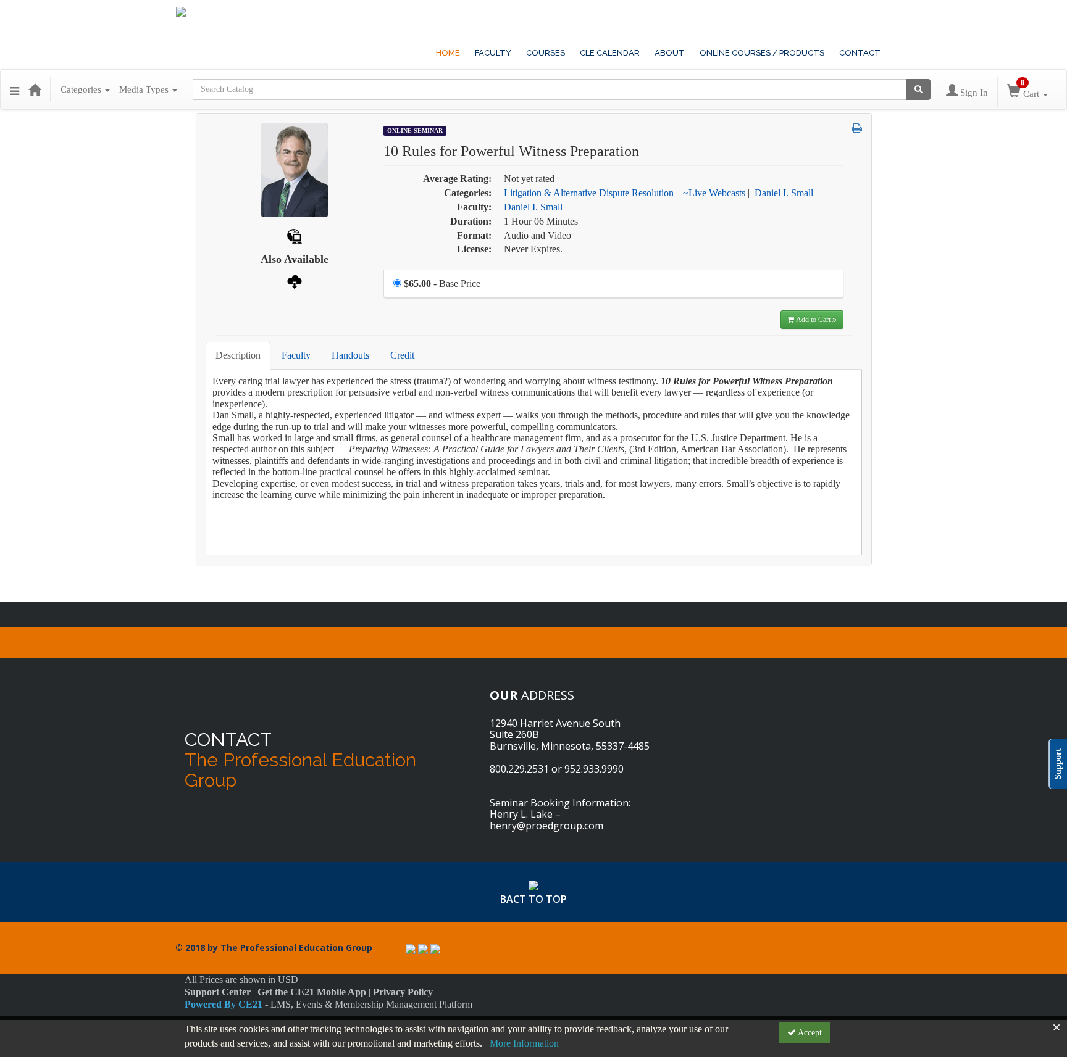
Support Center (218, 992)
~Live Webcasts (714, 193)
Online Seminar (415, 130)
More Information (524, 1043)
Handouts (350, 355)
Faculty (296, 355)
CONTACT (860, 52)
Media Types (145, 89)
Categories (82, 89)
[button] (14, 89)
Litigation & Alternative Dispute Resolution (589, 193)
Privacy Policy (403, 992)
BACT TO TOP (533, 899)
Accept (809, 1032)
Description (238, 355)
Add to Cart (814, 319)
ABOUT (670, 52)
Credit (402, 355)
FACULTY (493, 52)
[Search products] (918, 89)
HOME (448, 52)
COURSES (545, 52)
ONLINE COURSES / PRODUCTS (762, 52)
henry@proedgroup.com (546, 825)
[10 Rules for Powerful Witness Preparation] (294, 169)
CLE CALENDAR (610, 52)
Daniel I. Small (784, 193)
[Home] (34, 89)
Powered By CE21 (225, 1004)
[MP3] (294, 280)
